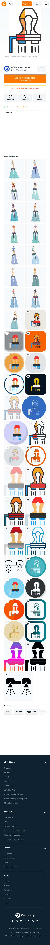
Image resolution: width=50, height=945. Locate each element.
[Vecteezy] (3, 3)
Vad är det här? (22, 107)
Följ (41, 70)
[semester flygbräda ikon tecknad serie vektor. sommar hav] (14, 470)
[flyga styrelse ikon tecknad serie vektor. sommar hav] (14, 191)
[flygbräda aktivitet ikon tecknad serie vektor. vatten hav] (14, 427)
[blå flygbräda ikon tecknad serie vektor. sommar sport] (14, 341)
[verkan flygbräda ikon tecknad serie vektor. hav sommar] (14, 384)
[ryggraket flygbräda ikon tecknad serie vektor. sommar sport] (14, 212)
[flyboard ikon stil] (14, 921)
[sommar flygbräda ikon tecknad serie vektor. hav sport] (14, 169)
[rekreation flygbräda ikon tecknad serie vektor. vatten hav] (14, 234)
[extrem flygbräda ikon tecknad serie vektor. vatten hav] (14, 406)
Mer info (9, 113)
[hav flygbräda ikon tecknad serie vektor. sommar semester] (14, 298)
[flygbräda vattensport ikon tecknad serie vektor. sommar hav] (14, 363)
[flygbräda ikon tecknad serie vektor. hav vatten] (14, 277)
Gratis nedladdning (25, 78)
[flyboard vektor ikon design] (14, 492)
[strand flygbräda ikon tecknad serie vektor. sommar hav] (14, 255)
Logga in (37, 4)
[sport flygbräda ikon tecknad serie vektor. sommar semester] (14, 320)
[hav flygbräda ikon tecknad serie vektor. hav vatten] (14, 449)
